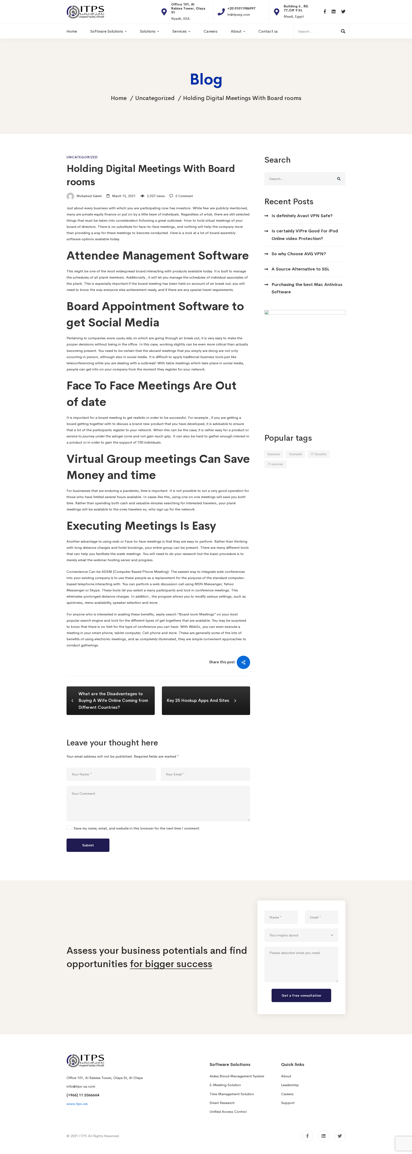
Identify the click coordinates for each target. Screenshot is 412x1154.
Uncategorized (155, 98)
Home (119, 98)
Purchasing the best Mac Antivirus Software (307, 288)
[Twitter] (343, 11)
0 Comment (184, 196)
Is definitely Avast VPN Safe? (302, 215)
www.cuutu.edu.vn (122, 338)
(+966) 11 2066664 (83, 1095)
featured (295, 454)
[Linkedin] (333, 11)
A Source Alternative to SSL (300, 269)
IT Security (318, 454)
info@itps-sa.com (81, 1086)
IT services (275, 464)
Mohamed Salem (89, 196)
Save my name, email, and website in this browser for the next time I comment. (137, 828)
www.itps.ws (77, 1103)
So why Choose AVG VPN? (299, 253)
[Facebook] (324, 11)
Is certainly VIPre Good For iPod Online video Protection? (305, 234)
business (274, 454)
